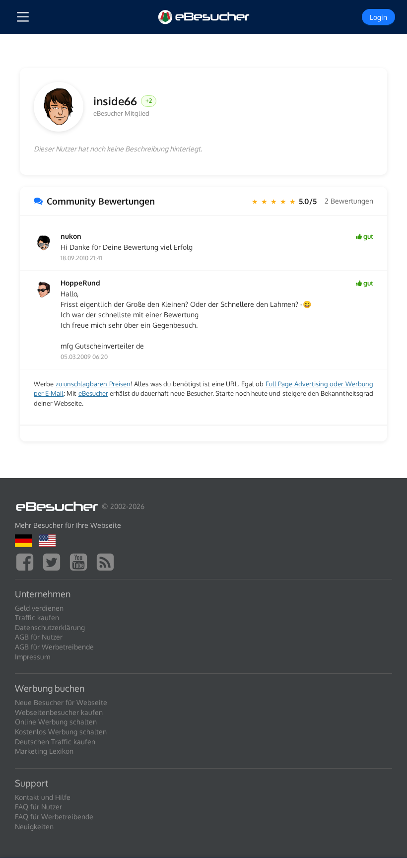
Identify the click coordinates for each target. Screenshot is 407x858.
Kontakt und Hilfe (42, 797)
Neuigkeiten (34, 826)
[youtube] (80, 561)
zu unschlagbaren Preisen (93, 384)
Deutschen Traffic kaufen (55, 741)
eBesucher (93, 393)
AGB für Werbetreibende (54, 647)
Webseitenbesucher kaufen (59, 712)
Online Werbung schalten (56, 721)
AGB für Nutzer (39, 637)
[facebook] (27, 561)
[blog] (107, 561)
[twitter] (54, 561)
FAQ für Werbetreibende (54, 816)
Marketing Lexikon (44, 751)
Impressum (32, 656)
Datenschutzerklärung (50, 627)
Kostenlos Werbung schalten (61, 731)
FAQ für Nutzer (38, 806)
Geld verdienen (39, 608)
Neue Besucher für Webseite (61, 702)
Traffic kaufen (37, 617)
